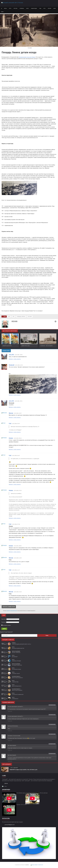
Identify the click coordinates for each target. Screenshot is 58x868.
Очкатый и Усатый (16, 673)
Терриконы (22, 8)
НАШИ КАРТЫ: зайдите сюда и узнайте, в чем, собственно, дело (23, 769)
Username (3, 619)
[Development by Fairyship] (37, 864)
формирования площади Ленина (27, 57)
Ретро (10, 8)
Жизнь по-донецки (16, 651)
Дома (54, 8)
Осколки (49, 8)
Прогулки (15, 8)
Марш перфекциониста (16, 686)
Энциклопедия (34, 8)
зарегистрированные (12, 610)
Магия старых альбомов (17, 690)
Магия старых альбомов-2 (17, 677)
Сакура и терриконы (16, 652)
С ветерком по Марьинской (17, 694)
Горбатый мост (15, 698)
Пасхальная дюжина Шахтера (18, 648)
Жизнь (5, 8)
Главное (13, 642)
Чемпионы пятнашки (16, 660)
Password (3, 622)
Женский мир (14, 656)
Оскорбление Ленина (16, 669)
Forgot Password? (8, 632)
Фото (44, 8)
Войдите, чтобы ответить (15, 359)
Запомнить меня (6, 625)
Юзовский (11, 365)
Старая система (15, 681)
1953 (9, 316)
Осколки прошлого (16, 676)
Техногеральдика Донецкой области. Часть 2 (21, 644)
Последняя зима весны (17, 665)
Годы (40, 8)
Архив (2, 11)
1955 (13, 316)
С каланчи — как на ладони (46, 345)
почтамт (30, 316)
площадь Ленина (21, 316)
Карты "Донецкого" (14, 767)
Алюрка (11, 438)
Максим (11, 413)
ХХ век (27, 8)
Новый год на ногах (7, 345)
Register (2, 632)
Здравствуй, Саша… (25, 345)
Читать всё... (10, 711)
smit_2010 (11, 354)
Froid (10, 423)
